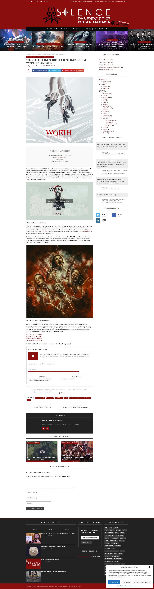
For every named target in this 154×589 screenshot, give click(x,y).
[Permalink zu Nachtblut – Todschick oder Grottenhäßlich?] (99, 200)
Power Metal (106, 115)
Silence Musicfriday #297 (106, 69)
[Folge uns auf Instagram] (98, 220)
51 (53, 535)
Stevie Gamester (72, 397)
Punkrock (108, 125)
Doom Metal (114, 538)
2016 (106, 527)
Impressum (140, 586)
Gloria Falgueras (59, 397)
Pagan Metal (115, 556)
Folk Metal (113, 540)
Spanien (66, 397)
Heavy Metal (66, 442)
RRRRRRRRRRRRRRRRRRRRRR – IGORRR (54, 546)
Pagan (104, 113)
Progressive (106, 117)
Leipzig (107, 548)
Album (116, 527)
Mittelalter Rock (47, 44)
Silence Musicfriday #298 (106, 64)
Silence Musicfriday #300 (106, 60)
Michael (104, 187)
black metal (109, 533)
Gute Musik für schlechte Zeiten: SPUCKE (111, 67)
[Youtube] (44, 1)
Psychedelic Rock (110, 124)
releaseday (109, 564)
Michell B (105, 152)
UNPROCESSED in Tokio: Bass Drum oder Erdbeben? (16, 46)
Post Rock (108, 122)
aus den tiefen (109, 530)
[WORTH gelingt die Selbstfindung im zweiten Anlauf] (59, 109)
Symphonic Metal (107, 131)
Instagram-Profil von (34, 338)
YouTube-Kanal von (34, 340)
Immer (67, 529)
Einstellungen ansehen (142, 582)
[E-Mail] (47, 428)
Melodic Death (42, 57)
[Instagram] (31, 1)
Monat (51, 529)
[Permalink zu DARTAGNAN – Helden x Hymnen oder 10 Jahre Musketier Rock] (99, 153)
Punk (116, 561)
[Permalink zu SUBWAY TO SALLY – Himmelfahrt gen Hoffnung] (99, 171)
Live (22, 42)
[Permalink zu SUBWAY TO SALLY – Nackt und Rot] (99, 188)
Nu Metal (105, 111)
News (148, 42)
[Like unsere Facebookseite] (114, 215)
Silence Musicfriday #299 (106, 62)
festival (123, 538)
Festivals (105, 86)
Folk (38, 44)
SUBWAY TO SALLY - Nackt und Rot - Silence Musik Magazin (114, 171)
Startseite (28, 54)
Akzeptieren (114, 582)
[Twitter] (41, 1)
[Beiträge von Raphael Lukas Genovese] (33, 425)
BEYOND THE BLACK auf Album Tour (53, 572)
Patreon (62, 392)
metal (123, 551)
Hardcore (105, 104)
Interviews (105, 81)
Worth (28, 399)
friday (107, 543)
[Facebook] (27, 1)
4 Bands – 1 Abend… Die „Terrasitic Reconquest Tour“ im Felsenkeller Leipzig (112, 45)
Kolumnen (141, 42)
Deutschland (119, 535)
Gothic (77, 42)
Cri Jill (43, 397)
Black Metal (106, 93)
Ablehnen (126, 582)
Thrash (104, 133)
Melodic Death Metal (112, 551)
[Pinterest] (34, 1)
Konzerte (16, 42)
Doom (104, 99)
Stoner (36, 442)
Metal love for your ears (84, 556)
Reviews (57, 44)
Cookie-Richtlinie (120, 586)
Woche (34, 529)
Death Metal (38, 54)
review (117, 564)
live (113, 548)
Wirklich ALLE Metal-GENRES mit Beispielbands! (58, 533)
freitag (121, 540)
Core (10, 42)
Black (125, 530)
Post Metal (108, 559)
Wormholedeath (61, 157)
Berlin (118, 530)
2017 (110, 527)
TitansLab (80, 397)
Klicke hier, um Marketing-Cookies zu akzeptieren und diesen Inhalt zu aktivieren (60, 202)
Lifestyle (101, 79)
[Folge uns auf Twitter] (98, 215)
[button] (150, 567)
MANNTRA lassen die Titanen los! (48, 47)
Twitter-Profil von (33, 336)
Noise (104, 109)
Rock (104, 118)
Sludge (104, 127)
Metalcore (108, 553)
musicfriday (118, 553)
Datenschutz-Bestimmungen (131, 586)
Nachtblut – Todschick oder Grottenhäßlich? (80, 46)
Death (122, 533)
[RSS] (37, 1)
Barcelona (38, 397)
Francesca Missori (50, 397)
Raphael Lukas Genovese (34, 66)
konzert (117, 546)
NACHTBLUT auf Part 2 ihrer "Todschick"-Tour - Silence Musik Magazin (114, 200)
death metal (109, 535)
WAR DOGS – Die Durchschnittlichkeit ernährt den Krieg (77, 457)
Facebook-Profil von (34, 335)
